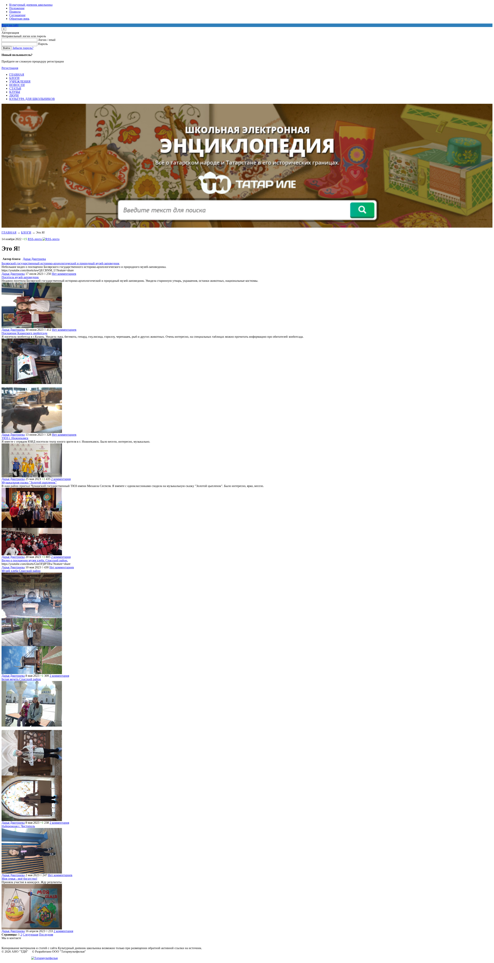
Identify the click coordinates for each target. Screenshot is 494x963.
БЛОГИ (26, 232)
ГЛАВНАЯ (9, 232)
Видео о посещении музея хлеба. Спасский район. (35, 560)
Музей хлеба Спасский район (21, 570)
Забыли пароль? (22, 48)
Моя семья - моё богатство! (19, 878)
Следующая (30, 934)
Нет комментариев (64, 273)
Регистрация (10, 68)
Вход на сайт (10, 25)
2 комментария (61, 479)
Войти (6, 48)
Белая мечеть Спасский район (21, 679)
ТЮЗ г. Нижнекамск (15, 438)
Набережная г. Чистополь (18, 826)
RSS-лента (35, 239)
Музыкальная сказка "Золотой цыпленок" (29, 482)
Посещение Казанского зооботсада (24, 333)
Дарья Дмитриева (34, 259)
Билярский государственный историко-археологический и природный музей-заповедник (60, 263)
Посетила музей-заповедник (20, 277)
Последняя (46, 934)
